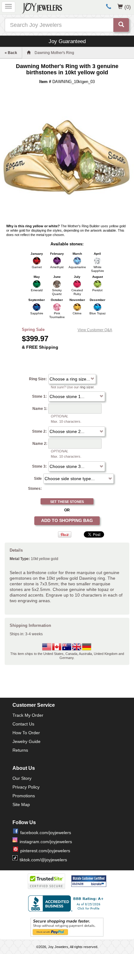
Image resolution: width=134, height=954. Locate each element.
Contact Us (23, 723)
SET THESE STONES (67, 502)
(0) (127, 7)
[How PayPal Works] (67, 927)
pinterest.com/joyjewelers (45, 850)
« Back (11, 53)
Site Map (21, 804)
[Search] (121, 25)
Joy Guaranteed (67, 41)
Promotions (23, 795)
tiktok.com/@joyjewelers (43, 859)
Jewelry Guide (26, 741)
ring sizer (86, 387)
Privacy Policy (26, 786)
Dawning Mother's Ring (54, 53)
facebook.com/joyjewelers (45, 832)
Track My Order (27, 715)
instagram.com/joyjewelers (46, 841)
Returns (20, 750)
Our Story (21, 778)
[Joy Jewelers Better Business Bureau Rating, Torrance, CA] (67, 903)
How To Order (26, 732)
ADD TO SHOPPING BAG (67, 520)
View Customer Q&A (95, 330)
